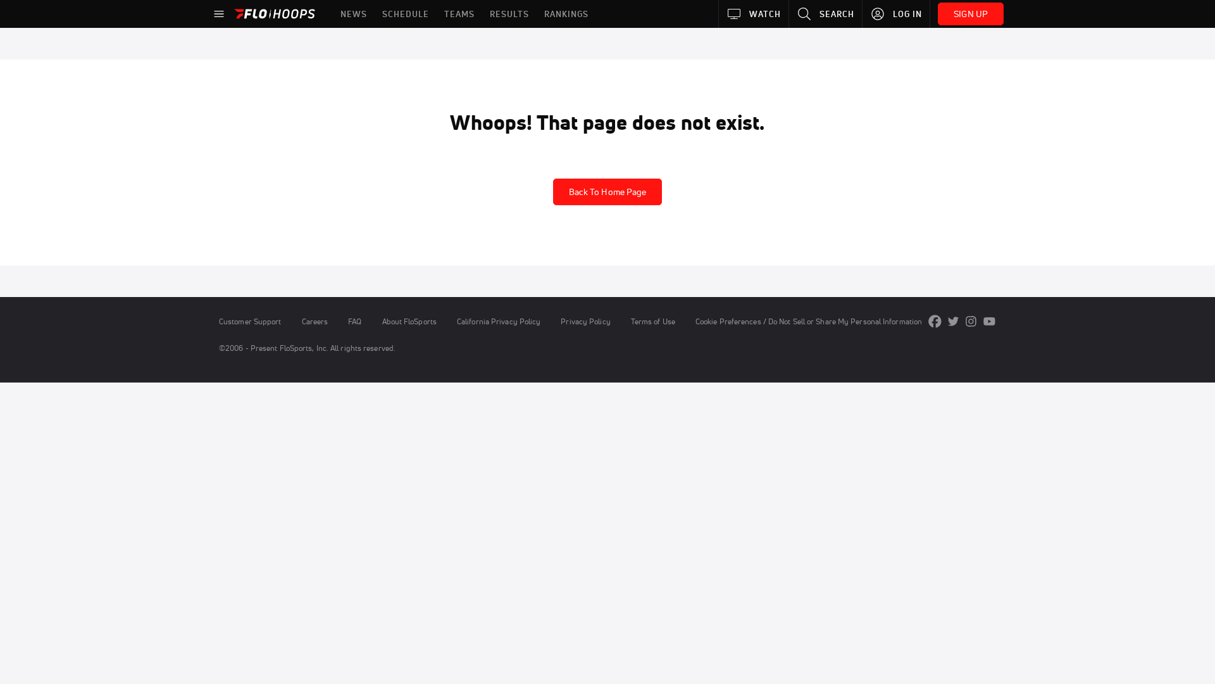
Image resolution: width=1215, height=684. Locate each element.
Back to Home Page (608, 192)
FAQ (354, 321)
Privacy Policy (585, 321)
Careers (315, 321)
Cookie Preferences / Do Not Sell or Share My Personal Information (808, 321)
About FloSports (409, 321)
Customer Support (250, 321)
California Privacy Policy (498, 321)
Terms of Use (653, 321)
